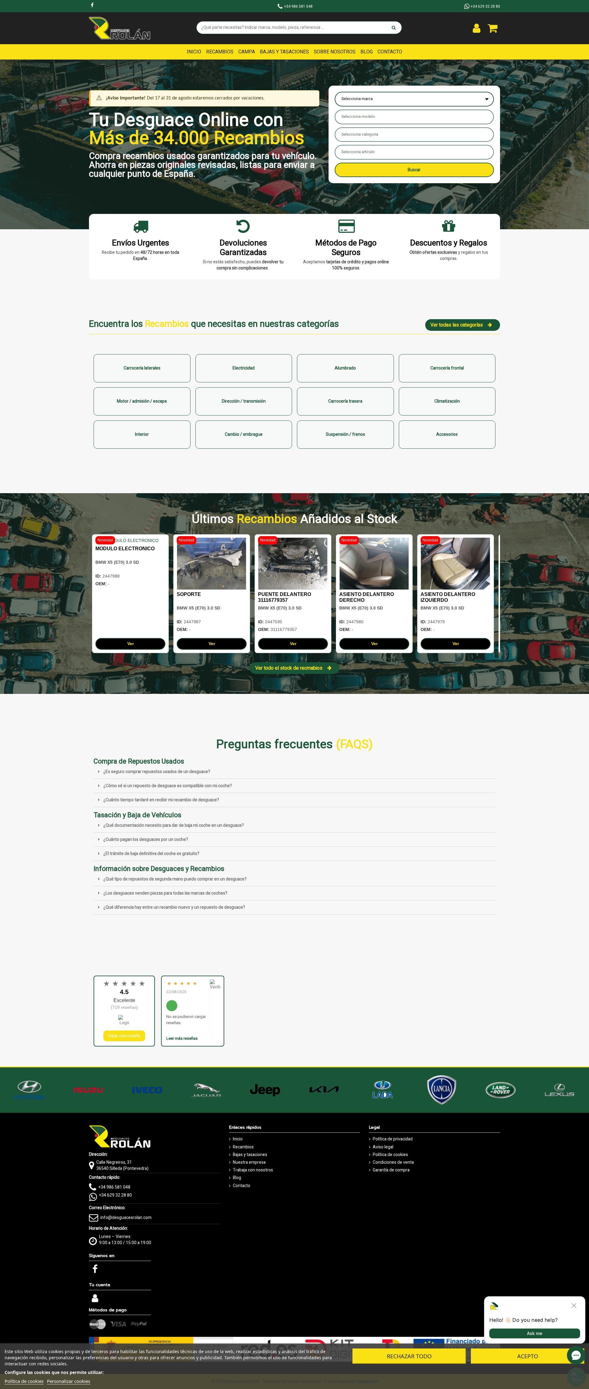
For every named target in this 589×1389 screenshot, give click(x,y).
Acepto (527, 1356)
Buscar (414, 170)
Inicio (238, 1139)
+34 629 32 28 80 (115, 1195)
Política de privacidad (393, 1139)
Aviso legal (383, 1147)
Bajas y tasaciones (250, 1155)
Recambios (243, 1147)
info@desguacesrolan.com (126, 1217)
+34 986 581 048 (114, 1187)
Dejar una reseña (124, 1036)
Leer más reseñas (182, 1038)
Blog (237, 1178)
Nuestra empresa (249, 1162)
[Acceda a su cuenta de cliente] (476, 28)
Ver (130, 643)
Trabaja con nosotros (253, 1170)
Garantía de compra (391, 1170)
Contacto (241, 1186)
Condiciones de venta (393, 1162)
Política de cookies (390, 1155)
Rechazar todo (409, 1356)
